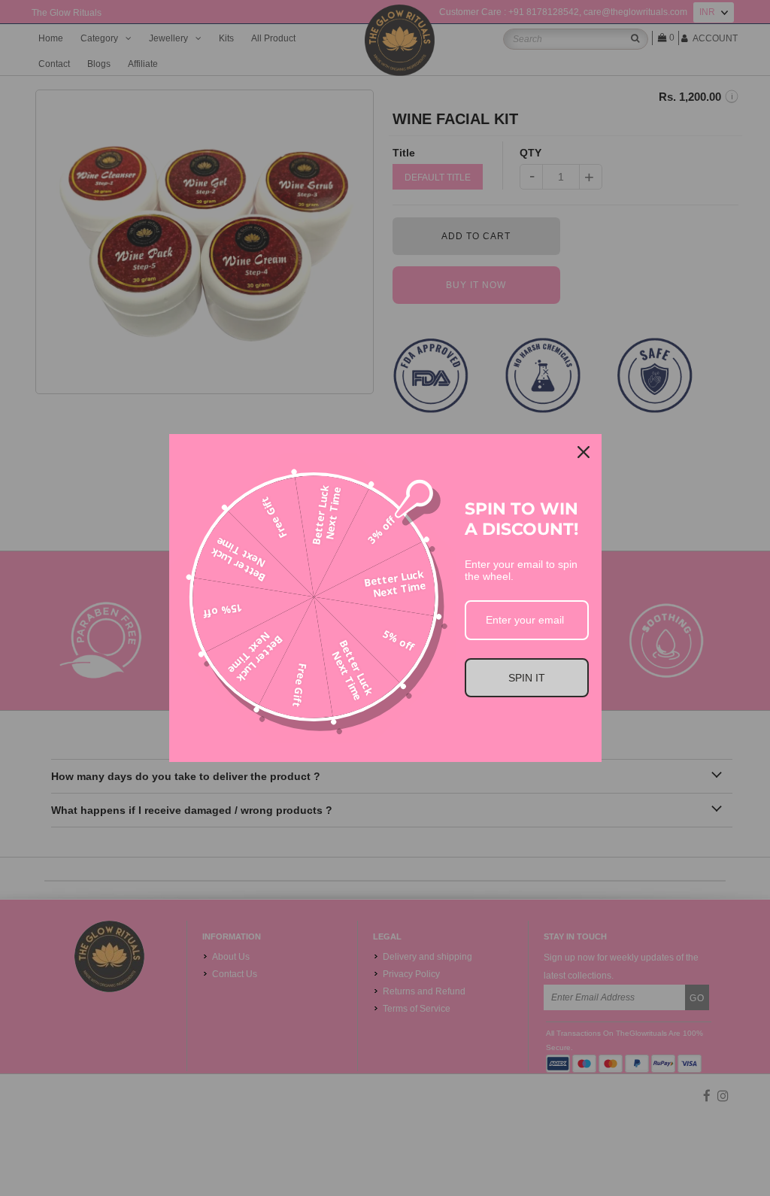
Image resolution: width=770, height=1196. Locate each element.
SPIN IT (526, 678)
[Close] (583, 452)
